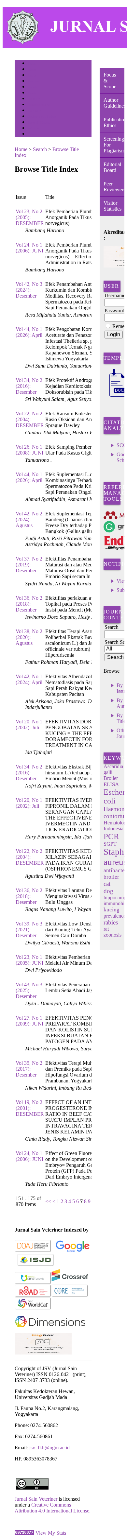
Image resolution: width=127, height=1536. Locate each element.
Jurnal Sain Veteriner (36, 1499)
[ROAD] (33, 1295)
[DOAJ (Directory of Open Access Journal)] (33, 1250)
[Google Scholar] (72, 1250)
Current (33, 93)
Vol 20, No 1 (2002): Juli (29, 724)
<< (48, 1201)
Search (32, 87)
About (32, 69)
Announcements (39, 105)
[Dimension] (50, 1331)
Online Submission (42, 116)
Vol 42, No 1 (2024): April (29, 679)
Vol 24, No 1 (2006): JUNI (29, 247)
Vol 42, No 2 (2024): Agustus (29, 519)
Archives (34, 99)
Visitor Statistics (112, 206)
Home (32, 63)
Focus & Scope (110, 80)
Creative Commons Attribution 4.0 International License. (53, 1507)
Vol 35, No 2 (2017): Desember (29, 1069)
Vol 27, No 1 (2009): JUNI (29, 1021)
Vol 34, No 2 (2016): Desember (29, 386)
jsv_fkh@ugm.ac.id (49, 1447)
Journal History (39, 122)
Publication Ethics (114, 122)
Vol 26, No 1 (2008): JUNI (29, 450)
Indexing (34, 128)
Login (32, 75)
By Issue (122, 688)
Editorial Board (112, 167)
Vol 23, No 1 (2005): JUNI (29, 960)
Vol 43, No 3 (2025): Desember (29, 990)
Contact (33, 134)
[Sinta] (43, 1352)
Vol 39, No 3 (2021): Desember (29, 929)
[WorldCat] (33, 1308)
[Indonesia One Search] (33, 1283)
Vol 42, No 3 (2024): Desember (29, 290)
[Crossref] (69, 1283)
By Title (121, 718)
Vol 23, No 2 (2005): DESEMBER (30, 217)
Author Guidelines (114, 103)
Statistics (34, 110)
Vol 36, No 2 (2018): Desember (29, 604)
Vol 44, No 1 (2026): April (29, 332)
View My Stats (50, 1533)
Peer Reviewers (114, 186)
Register (34, 81)
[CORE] (69, 1295)
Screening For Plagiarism (114, 144)
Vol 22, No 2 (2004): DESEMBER (30, 419)
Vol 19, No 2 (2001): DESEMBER (30, 1108)
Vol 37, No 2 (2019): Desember (29, 564)
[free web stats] (24, 1533)
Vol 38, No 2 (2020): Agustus (29, 637)
